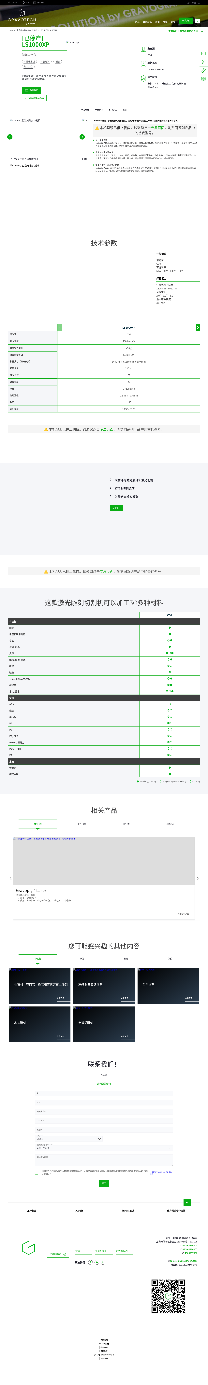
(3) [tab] (82, 824)
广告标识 (45, 61)
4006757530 (191, 1253)
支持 (165, 22)
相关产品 (113, 110)
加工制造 (28, 66)
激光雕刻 (104, 1358)
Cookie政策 (104, 1343)
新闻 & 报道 (128, 1210)
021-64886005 (190, 1249)
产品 (137, 22)
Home (10, 30)
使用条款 (104, 1351)
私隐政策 (104, 1347)
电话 (39, 1130)
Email (39, 1121)
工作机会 (31, 1210)
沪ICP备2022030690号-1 (104, 1354)
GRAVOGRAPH (122, 1251)
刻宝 (173, 22)
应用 (157, 22)
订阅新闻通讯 (56, 1254)
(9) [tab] (38, 824)
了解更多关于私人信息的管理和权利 (161, 1173)
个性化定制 (29, 61)
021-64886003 (190, 1245)
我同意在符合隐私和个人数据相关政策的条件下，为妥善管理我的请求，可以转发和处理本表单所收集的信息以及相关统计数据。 (95, 1172)
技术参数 (85, 110)
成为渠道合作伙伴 (176, 1210)
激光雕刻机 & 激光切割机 (27, 30)
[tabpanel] (104, 1006)
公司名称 (41, 1112)
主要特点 (99, 110)
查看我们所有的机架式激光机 (183, 31)
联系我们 (186, 21)
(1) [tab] (126, 824)
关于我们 (79, 1210)
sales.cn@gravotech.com (183, 1260)
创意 (58, 61)
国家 (38, 1136)
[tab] (38, 958)
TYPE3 (77, 1251)
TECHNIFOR (100, 1251)
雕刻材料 (147, 22)
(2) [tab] (170, 824)
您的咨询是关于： (44, 1145)
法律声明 (104, 1340)
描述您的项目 (43, 1157)
